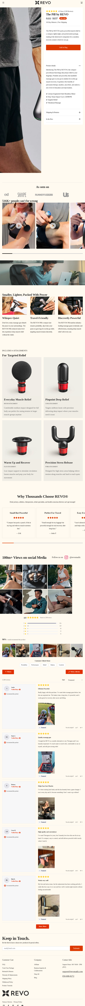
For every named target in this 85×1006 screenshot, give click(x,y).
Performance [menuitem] (35, 665)
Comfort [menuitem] (61, 665)
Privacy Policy (18, 1002)
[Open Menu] (3, 3)
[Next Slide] (81, 650)
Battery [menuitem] (53, 665)
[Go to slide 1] (7, 253)
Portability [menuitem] (24, 665)
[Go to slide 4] (37, 253)
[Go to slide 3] (27, 253)
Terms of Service (7, 1002)
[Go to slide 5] (47, 253)
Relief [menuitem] (44, 665)
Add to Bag (63, 47)
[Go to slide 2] (17, 253)
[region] (42, 650)
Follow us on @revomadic (66, 557)
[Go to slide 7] (68, 253)
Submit (76, 948)
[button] (59, 11)
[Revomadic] (43, 2)
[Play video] (18, 225)
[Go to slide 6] (58, 253)
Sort (63, 680)
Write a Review (76, 672)
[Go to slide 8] (78, 253)
